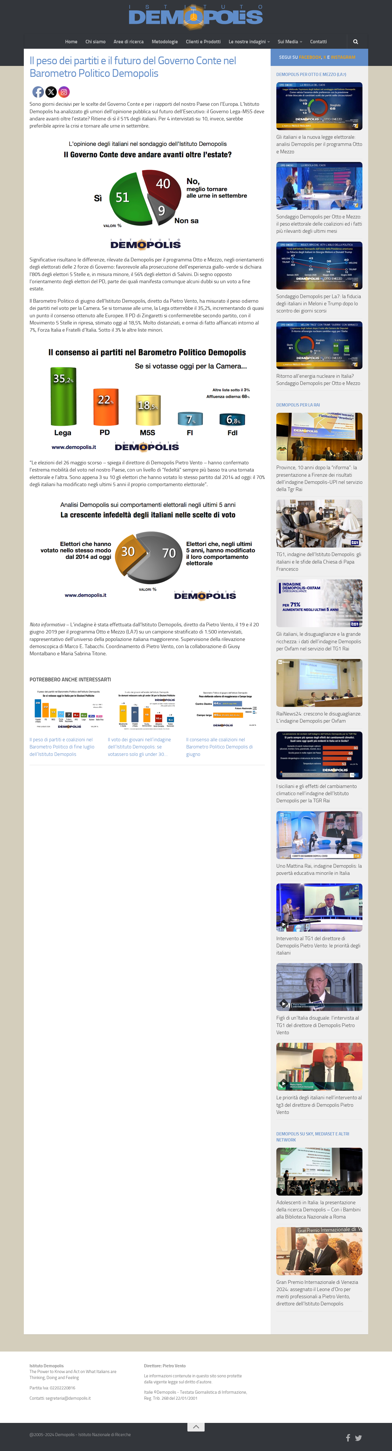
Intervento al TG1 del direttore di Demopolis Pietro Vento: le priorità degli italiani (318, 945)
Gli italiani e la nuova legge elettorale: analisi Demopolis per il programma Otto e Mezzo (319, 144)
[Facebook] (348, 1438)
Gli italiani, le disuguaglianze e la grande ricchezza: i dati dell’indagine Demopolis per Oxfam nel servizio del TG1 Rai (318, 641)
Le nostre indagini (247, 41)
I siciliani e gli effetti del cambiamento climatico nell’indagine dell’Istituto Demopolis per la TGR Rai (316, 793)
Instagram (343, 57)
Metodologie (165, 41)
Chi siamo (96, 41)
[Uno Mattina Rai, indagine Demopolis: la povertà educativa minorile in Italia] (319, 835)
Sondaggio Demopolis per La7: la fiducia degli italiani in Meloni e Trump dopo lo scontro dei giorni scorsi (318, 303)
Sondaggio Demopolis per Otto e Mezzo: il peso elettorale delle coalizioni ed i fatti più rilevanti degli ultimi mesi (319, 224)
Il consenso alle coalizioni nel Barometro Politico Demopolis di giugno (219, 747)
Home (71, 41)
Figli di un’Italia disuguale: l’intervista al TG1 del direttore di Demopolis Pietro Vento (317, 1025)
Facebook (310, 57)
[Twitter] (358, 1438)
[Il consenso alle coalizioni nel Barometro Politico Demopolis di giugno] (225, 710)
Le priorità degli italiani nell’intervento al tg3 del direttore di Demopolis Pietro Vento (319, 1104)
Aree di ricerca (129, 41)
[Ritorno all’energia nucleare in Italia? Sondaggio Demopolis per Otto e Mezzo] (319, 345)
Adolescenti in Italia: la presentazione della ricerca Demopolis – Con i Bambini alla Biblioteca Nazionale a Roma (318, 1209)
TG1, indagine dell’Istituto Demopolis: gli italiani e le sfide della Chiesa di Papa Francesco (318, 561)
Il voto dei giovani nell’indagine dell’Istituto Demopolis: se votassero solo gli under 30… (139, 747)
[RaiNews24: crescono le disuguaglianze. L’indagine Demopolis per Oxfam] (319, 683)
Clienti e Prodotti (203, 41)
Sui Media (288, 41)
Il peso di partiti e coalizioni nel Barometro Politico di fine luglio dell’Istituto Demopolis (62, 747)
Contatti (318, 41)
